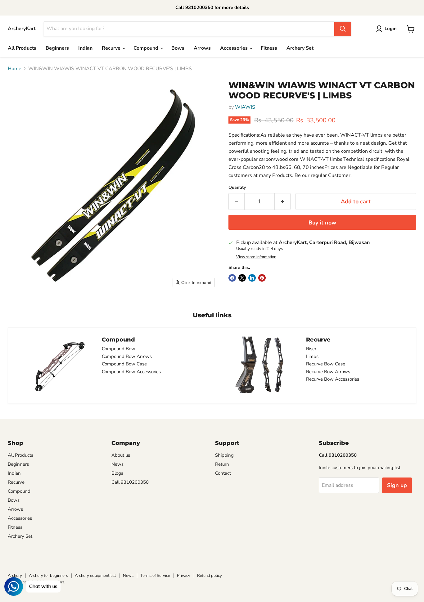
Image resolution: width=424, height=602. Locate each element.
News (117, 464)
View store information (256, 257)
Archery (15, 575)
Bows (177, 48)
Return (222, 464)
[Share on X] (242, 278)
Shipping (224, 455)
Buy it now (322, 222)
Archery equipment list (95, 575)
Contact (223, 473)
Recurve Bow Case (325, 364)
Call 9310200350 (130, 482)
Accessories (234, 48)
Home (14, 68)
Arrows (202, 48)
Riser (311, 349)
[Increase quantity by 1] (283, 201)
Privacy (183, 575)
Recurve (112, 48)
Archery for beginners (48, 575)
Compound (146, 48)
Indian (85, 48)
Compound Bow (118, 349)
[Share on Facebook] (232, 278)
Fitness (269, 48)
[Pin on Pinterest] (262, 278)
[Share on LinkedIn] (252, 278)
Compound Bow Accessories (131, 372)
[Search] (342, 29)
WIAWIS (245, 107)
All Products (22, 48)
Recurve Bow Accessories (332, 379)
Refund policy (209, 575)
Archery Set (299, 48)
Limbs (312, 356)
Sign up (397, 485)
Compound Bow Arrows (127, 356)
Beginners (57, 48)
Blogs (117, 473)
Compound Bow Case (124, 364)
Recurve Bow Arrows (328, 372)
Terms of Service (155, 575)
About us (120, 455)
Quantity (237, 187)
